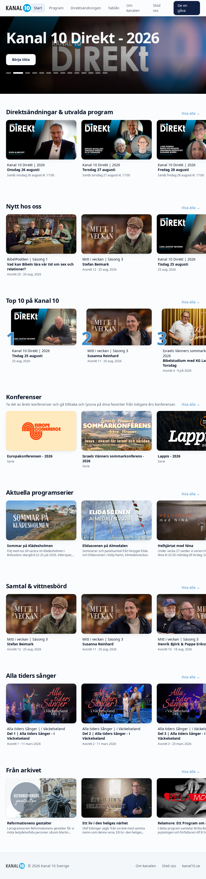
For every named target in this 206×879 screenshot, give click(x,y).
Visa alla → (191, 113)
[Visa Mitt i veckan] (83, 73)
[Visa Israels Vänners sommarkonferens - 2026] (48, 73)
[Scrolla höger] (200, 146)
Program (56, 8)
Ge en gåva (182, 8)
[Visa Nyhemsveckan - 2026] (69, 73)
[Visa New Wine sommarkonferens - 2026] (62, 73)
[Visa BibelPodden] (90, 73)
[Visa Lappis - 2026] (55, 73)
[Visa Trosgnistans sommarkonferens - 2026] (41, 73)
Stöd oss (157, 8)
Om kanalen (133, 8)
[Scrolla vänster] (6, 146)
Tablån (113, 8)
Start (38, 8)
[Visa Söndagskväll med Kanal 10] (76, 73)
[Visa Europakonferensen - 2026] (27, 73)
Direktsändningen (86, 8)
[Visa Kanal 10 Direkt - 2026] (18, 73)
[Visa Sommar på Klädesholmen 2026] (34, 73)
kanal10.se (191, 865)
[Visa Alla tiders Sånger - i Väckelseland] (97, 73)
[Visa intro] (8, 73)
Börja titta (21, 59)
